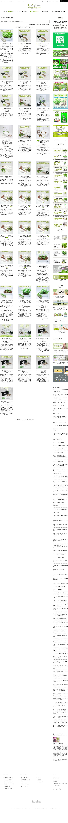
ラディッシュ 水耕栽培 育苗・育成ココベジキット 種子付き (24, 266)
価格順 (43, 24)
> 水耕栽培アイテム (7, 786)
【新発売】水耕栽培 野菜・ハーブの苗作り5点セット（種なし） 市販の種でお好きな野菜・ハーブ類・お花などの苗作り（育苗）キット (6, 142)
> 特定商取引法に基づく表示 (25, 779)
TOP (4, 11)
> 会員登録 (38, 779)
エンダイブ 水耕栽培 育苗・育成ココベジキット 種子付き (6, 266)
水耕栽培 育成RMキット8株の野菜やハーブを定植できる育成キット (43, 141)
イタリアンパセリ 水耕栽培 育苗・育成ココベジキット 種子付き (43, 206)
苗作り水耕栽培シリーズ (6, 21)
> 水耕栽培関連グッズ (7, 788)
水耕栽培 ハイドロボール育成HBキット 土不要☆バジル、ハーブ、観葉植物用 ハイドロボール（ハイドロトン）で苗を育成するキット (43, 268)
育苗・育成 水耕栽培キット (9, 17)
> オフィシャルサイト (24, 786)
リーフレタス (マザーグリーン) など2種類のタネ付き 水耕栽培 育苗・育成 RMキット (6, 340)
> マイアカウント (39, 781)
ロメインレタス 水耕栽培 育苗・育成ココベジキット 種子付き (6, 236)
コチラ (59, 785)
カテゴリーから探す (22, 11)
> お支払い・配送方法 (24, 784)
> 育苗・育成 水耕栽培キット (8, 781)
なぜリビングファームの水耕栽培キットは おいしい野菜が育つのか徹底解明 (60, 308)
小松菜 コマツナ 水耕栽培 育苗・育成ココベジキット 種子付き (24, 141)
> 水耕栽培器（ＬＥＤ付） (8, 777)
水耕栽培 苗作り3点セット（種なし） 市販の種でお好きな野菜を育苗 (43, 110)
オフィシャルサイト (55, 11)
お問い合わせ (44, 11)
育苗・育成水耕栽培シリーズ (18, 21)
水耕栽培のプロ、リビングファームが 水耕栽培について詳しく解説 (60, 320)
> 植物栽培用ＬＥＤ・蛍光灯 (8, 784)
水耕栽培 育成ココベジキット (6, 176)
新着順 (47, 24)
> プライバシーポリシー (24, 777)
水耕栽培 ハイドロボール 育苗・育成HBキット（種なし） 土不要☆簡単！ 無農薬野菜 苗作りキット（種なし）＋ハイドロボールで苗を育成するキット (6, 304)
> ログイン (38, 777)
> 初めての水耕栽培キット (8, 779)
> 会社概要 (22, 781)
